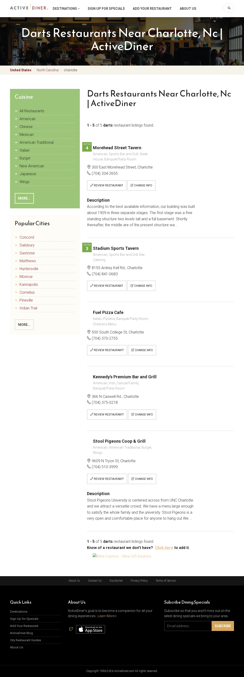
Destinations (65, 8)
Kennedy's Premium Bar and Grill (125, 376)
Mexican (27, 134)
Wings (25, 182)
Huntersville (29, 269)
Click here (164, 547)
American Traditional (37, 142)
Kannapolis (29, 284)
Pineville (26, 300)
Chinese (26, 126)
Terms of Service (166, 580)
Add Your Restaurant (152, 8)
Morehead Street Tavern (117, 147)
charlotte (70, 70)
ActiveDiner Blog (21, 633)
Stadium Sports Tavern (116, 248)
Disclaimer (116, 580)
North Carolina (48, 70)
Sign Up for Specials (106, 8)
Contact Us (95, 580)
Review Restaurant (108, 185)
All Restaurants (32, 111)
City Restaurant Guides (25, 640)
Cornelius (27, 292)
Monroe (26, 276)
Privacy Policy (139, 580)
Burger (25, 158)
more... (24, 198)
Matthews (28, 261)
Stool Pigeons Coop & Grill (119, 441)
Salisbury (27, 245)
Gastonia (27, 253)
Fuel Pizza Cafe (108, 312)
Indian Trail (28, 308)
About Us (188, 8)
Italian (25, 150)
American (28, 119)
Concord (27, 237)
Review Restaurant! (108, 350)
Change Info (142, 185)
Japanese (28, 174)
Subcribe (223, 626)
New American (32, 166)
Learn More (106, 616)
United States (20, 70)
